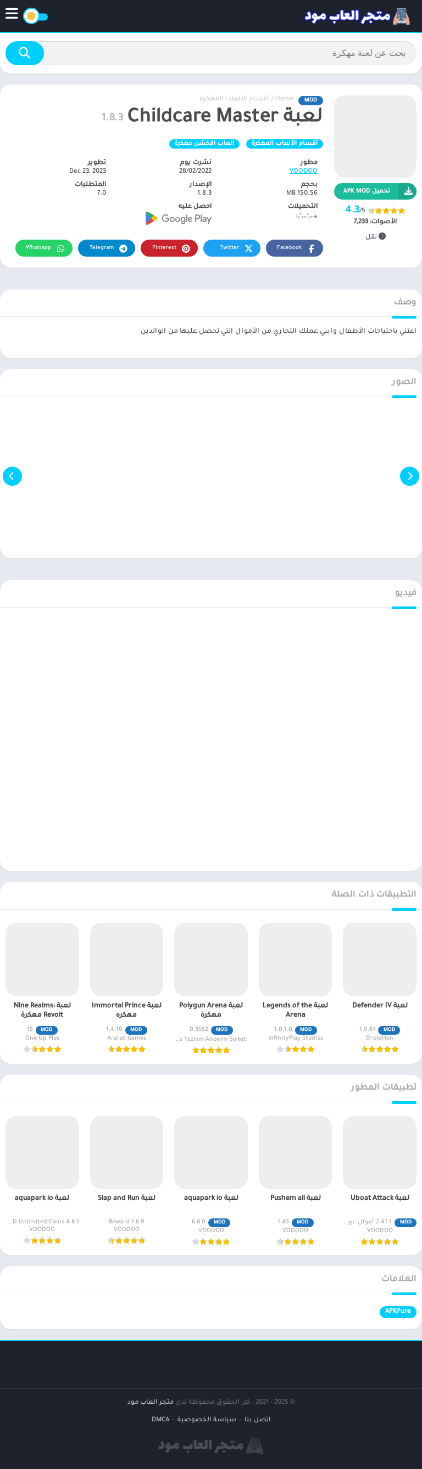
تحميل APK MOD (366, 191)
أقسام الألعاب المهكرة (234, 99)
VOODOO (304, 171)
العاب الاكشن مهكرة (204, 143)
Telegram (102, 248)
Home (284, 99)
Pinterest (164, 248)
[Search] (24, 53)
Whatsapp (38, 248)
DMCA (160, 1420)
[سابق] (409, 476)
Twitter (229, 248)
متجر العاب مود (150, 1402)
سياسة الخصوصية (206, 1420)
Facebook (289, 248)
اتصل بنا (257, 1420)
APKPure (398, 1311)
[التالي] (12, 476)
